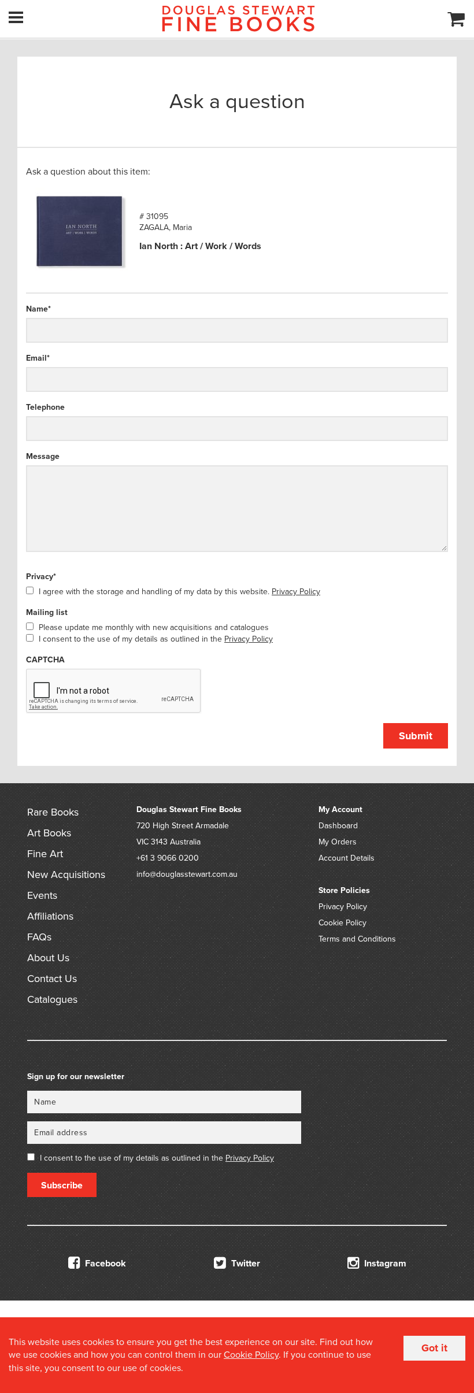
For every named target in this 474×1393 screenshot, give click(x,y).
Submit (415, 735)
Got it (434, 1348)
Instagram (384, 1263)
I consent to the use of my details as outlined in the (156, 639)
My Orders (338, 842)
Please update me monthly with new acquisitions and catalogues (154, 627)
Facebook (104, 1263)
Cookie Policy (342, 923)
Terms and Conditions (357, 939)
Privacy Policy (296, 592)
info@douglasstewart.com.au (187, 874)
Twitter (244, 1263)
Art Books (49, 833)
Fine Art (45, 853)
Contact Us (52, 978)
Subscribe (62, 1185)
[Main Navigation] (16, 17)
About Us (48, 957)
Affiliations (50, 916)
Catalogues (52, 999)
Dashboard (338, 826)
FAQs (39, 937)
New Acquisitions (66, 874)
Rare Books (53, 812)
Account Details (347, 858)
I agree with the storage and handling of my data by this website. (179, 592)
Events (42, 895)
